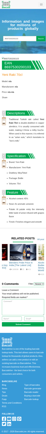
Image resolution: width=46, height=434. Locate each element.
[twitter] (4, 424)
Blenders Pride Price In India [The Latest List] (21, 264)
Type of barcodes (32, 385)
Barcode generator (32, 388)
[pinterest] (19, 419)
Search (41, 39)
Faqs (4, 399)
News (4, 388)
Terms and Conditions (12, 403)
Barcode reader (31, 392)
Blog (4, 385)
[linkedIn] (9, 424)
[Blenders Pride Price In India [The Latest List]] (23, 252)
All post (40, 239)
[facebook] (4, 419)
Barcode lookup (31, 399)
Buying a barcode (32, 396)
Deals (4, 396)
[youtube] (9, 419)
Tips (4, 392)
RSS (4, 406)
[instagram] (14, 419)
